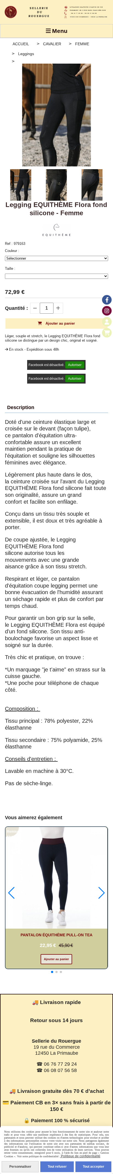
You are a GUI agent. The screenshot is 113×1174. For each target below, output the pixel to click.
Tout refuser (57, 1167)
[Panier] (107, 333)
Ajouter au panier (56, 959)
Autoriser (74, 365)
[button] (100, 185)
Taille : (10, 268)
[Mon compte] (107, 322)
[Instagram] (107, 311)
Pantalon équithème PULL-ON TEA (56, 935)
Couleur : (12, 251)
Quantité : (16, 308)
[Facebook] (107, 300)
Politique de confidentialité (80, 1156)
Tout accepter (93, 1167)
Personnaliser (20, 1167)
